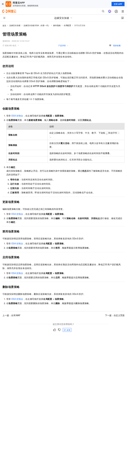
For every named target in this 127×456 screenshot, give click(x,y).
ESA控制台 (17, 115)
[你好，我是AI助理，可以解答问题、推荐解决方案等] (109, 11)
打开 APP (118, 4)
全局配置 (67, 25)
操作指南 (57, 25)
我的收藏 (116, 45)
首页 (4, 25)
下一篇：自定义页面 (115, 315)
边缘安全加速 (14, 25)
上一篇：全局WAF (11, 315)
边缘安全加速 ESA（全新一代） (37, 25)
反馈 (68, 330)
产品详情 (62, 45)
